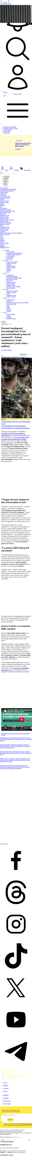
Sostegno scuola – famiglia (13, 286)
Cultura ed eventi (4, 228)
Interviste (2, 240)
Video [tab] (5, 183)
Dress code (3, 214)
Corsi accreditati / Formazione (11, 1075)
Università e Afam (4, 227)
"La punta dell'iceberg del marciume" (13, 426)
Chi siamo (6, 1088)
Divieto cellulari (4, 217)
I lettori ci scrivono (5, 198)
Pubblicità (2, 246)
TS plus (2, 244)
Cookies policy (7, 1101)
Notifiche (5, 1085)
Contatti (5, 1091)
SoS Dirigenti (6, 131)
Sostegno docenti (4, 218)
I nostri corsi (6, 132)
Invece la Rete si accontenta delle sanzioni (15, 428)
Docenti (2, 204)
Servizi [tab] (5, 185)
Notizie (2, 238)
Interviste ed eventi (5, 234)
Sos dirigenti (3, 193)
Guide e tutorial (7, 130)
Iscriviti (10, 1119)
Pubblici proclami (4, 247)
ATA (1, 206)
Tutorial (2, 241)
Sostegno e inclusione (5, 222)
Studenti (17, 733)
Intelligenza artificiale (5, 209)
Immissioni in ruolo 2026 (9, 127)
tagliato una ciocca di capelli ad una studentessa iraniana (15, 438)
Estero (1, 225)
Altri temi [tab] (6, 181)
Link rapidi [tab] (6, 176)
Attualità (2, 199)
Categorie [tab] (6, 178)
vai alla (6, 1141)
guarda (17, 149)
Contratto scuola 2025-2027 (10, 128)
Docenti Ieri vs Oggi (5, 212)
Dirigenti (2, 205)
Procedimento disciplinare (8, 733)
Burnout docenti (4, 221)
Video (4, 1073)
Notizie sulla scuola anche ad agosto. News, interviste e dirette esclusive (23, 144)
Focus (1, 236)
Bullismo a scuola (4, 215)
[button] (17, 49)
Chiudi (11, 1155)
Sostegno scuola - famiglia (7, 220)
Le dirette (2, 231)
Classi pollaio (3, 208)
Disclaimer (6, 1098)
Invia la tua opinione (8, 1078)
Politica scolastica (4, 201)
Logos (1, 237)
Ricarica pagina (4, 1155)
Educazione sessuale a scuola (7, 211)
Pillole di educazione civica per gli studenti (11, 233)
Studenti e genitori (4, 224)
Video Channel (4, 188)
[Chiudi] (0, 172)
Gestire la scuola (4, 202)
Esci (4, 95)
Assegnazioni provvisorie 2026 (8, 189)
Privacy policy (7, 1103)
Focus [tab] (5, 180)
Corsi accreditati (4, 243)
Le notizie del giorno (5, 196)
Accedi (5, 92)
